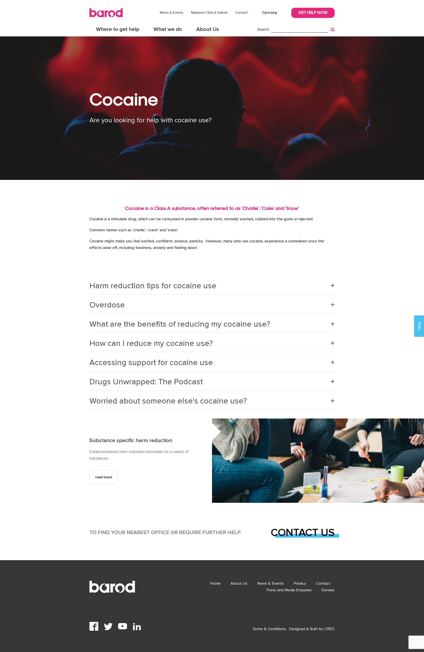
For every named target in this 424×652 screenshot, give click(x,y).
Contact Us (303, 532)
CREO (329, 628)
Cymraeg (269, 12)
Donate (328, 590)
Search (263, 29)
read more (103, 477)
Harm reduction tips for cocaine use (152, 286)
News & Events (171, 12)
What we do (167, 29)
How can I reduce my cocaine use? (151, 343)
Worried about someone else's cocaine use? (168, 401)
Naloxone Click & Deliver (209, 12)
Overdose (107, 305)
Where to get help (117, 29)
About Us (207, 29)
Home (215, 583)
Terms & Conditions (269, 628)
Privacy (300, 583)
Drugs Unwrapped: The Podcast (146, 382)
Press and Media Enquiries (289, 590)
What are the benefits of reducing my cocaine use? (179, 324)
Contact (241, 12)
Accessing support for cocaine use (151, 363)
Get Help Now (312, 13)
